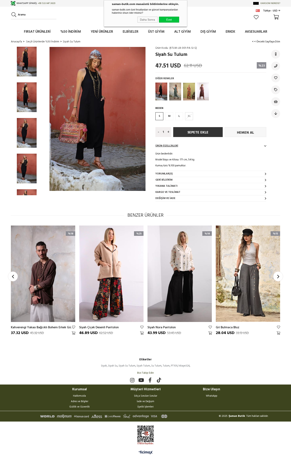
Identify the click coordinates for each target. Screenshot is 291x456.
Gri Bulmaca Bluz (227, 327)
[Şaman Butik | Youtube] (141, 380)
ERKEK (230, 32)
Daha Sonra (147, 19)
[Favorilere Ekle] (275, 77)
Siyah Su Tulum (127, 366)
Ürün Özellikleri (166, 146)
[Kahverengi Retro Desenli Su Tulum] (203, 91)
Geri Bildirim (163, 180)
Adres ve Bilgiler (79, 402)
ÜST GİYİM (156, 32)
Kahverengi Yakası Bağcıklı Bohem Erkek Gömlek (43, 327)
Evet (169, 19)
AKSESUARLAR (256, 32)
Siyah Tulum (143, 366)
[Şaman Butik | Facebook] (150, 380)
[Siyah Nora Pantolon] (179, 273)
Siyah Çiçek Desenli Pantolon (99, 327)
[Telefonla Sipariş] (275, 66)
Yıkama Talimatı (166, 186)
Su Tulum (156, 366)
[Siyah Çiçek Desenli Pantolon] (111, 273)
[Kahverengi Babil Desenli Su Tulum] (189, 91)
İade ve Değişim (145, 402)
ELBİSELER (130, 32)
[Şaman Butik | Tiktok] (158, 380)
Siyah (104, 366)
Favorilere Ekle (73, 327)
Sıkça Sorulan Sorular (145, 396)
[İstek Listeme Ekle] (275, 101)
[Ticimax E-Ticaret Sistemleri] (146, 453)
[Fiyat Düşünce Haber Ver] (275, 113)
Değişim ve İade (165, 198)
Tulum (166, 366)
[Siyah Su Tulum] (161, 91)
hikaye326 (184, 366)
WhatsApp (211, 396)
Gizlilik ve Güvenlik (79, 407)
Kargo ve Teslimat (167, 192)
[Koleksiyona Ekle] (275, 89)
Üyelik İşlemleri (145, 407)
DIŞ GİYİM (208, 32)
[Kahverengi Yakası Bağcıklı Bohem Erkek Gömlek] (43, 273)
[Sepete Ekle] (73, 333)
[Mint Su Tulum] (175, 91)
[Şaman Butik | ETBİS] (145, 435)
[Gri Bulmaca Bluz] (248, 273)
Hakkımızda (79, 396)
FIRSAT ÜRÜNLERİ (37, 32)
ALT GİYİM (182, 32)
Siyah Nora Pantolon (161, 327)
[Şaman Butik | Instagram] (132, 380)
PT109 (174, 366)
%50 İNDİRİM (70, 32)
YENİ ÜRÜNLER (102, 32)
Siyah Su (112, 366)
